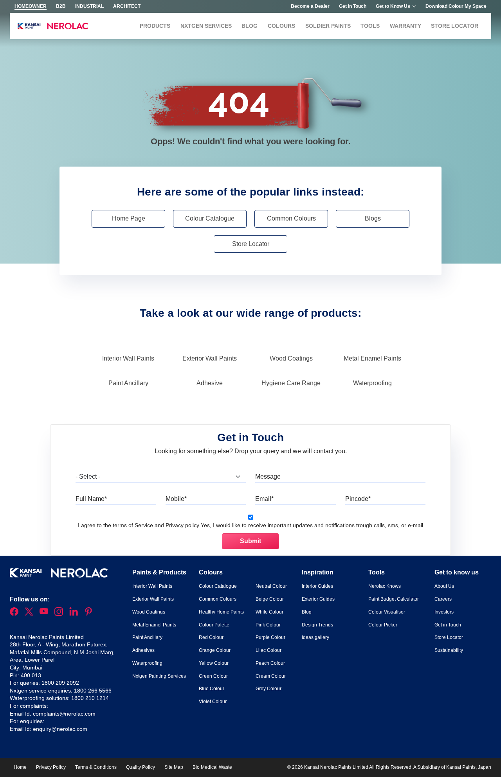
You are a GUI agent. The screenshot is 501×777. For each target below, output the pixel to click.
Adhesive (209, 383)
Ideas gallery (315, 637)
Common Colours (291, 218)
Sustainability (448, 650)
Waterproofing (372, 383)
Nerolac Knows (384, 586)
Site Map (173, 767)
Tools (370, 26)
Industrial (89, 6)
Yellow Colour (214, 663)
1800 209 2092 (60, 683)
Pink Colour (268, 625)
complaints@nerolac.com (64, 714)
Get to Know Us (393, 6)
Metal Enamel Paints (372, 358)
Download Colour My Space (456, 6)
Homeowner (30, 6)
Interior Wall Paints (128, 358)
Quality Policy (140, 767)
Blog (249, 26)
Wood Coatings (291, 358)
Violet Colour (213, 701)
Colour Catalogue (209, 218)
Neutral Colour (271, 586)
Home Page (128, 218)
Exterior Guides (318, 599)
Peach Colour (270, 663)
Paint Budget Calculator (393, 599)
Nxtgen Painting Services (159, 676)
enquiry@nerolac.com (60, 729)
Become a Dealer (310, 6)
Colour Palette (214, 625)
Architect (127, 6)
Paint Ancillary (128, 383)
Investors (444, 612)
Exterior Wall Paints (209, 358)
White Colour (269, 612)
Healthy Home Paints (221, 612)
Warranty (405, 26)
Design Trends (317, 625)
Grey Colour (268, 688)
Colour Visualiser (386, 612)
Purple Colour (270, 637)
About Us (444, 586)
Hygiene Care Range (291, 383)
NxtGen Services (206, 26)
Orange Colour (215, 650)
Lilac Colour (268, 650)
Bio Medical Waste (212, 767)
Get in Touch (352, 6)
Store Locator (454, 26)
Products (155, 26)
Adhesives (143, 650)
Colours (281, 26)
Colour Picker (382, 625)
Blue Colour (211, 688)
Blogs (373, 218)
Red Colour (211, 637)
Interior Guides (317, 586)
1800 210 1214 (90, 698)
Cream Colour (271, 676)
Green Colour (213, 676)
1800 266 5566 (93, 690)
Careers (443, 599)
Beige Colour (270, 599)
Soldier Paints (328, 26)
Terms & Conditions (96, 767)
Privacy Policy (51, 767)
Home (20, 767)
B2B (61, 6)
